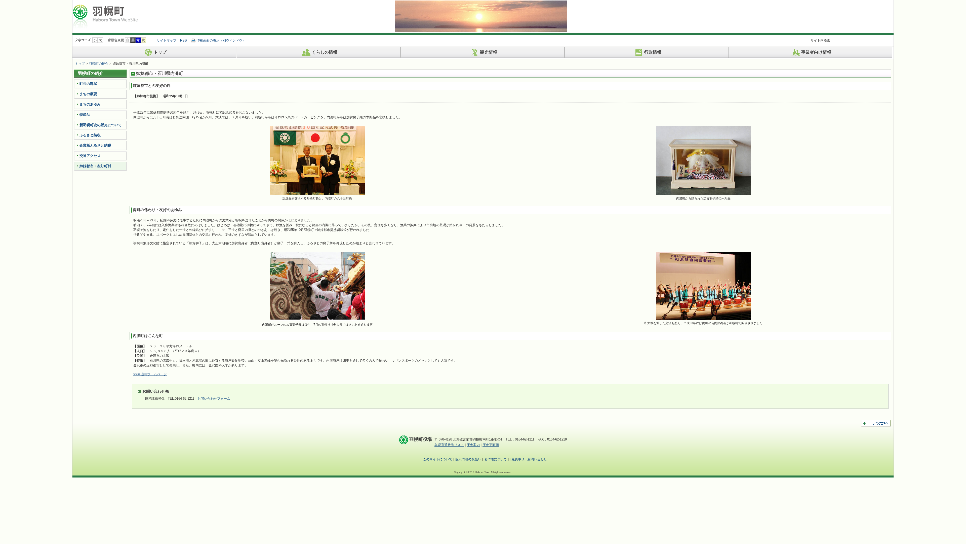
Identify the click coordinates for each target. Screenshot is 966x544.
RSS (183, 40)
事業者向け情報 (816, 52)
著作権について (495, 459)
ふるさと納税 (90, 135)
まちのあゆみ (90, 104)
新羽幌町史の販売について (100, 125)
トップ (160, 52)
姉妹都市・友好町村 (95, 166)
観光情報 (488, 52)
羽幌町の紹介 (98, 63)
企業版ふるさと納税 (95, 145)
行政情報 (652, 52)
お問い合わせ (537, 459)
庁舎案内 (473, 445)
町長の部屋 (88, 84)
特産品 (84, 115)
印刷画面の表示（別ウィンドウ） (221, 40)
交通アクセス (90, 156)
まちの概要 (88, 94)
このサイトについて (437, 459)
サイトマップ (166, 40)
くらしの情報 (324, 52)
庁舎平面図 (490, 445)
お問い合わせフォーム (213, 398)
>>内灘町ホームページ (150, 374)
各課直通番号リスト (449, 445)
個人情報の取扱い (468, 459)
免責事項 (518, 459)
